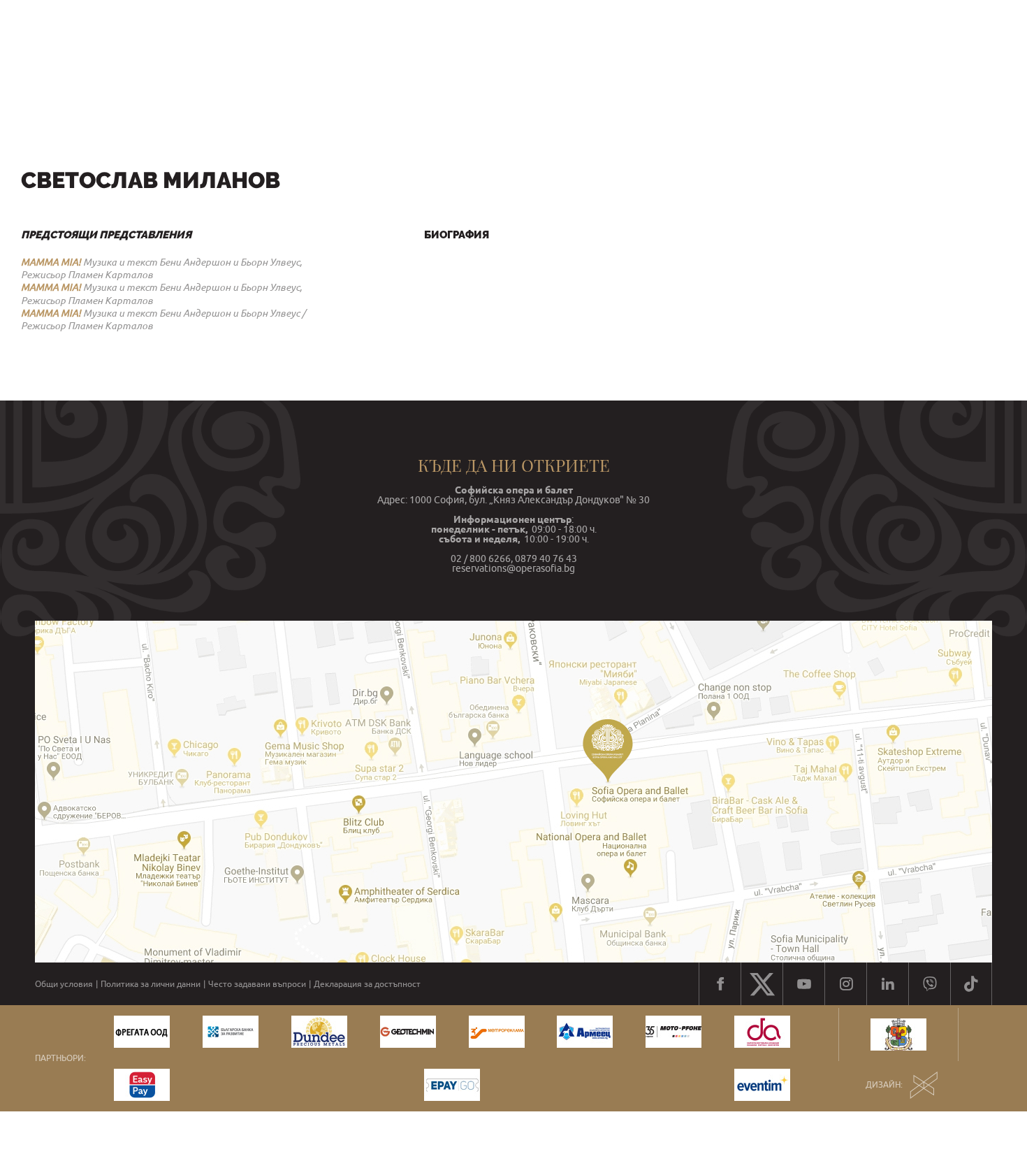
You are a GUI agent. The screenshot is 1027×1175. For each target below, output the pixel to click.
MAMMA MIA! (51, 262)
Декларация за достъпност (367, 984)
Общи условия (64, 984)
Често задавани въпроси (257, 984)
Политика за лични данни (151, 984)
